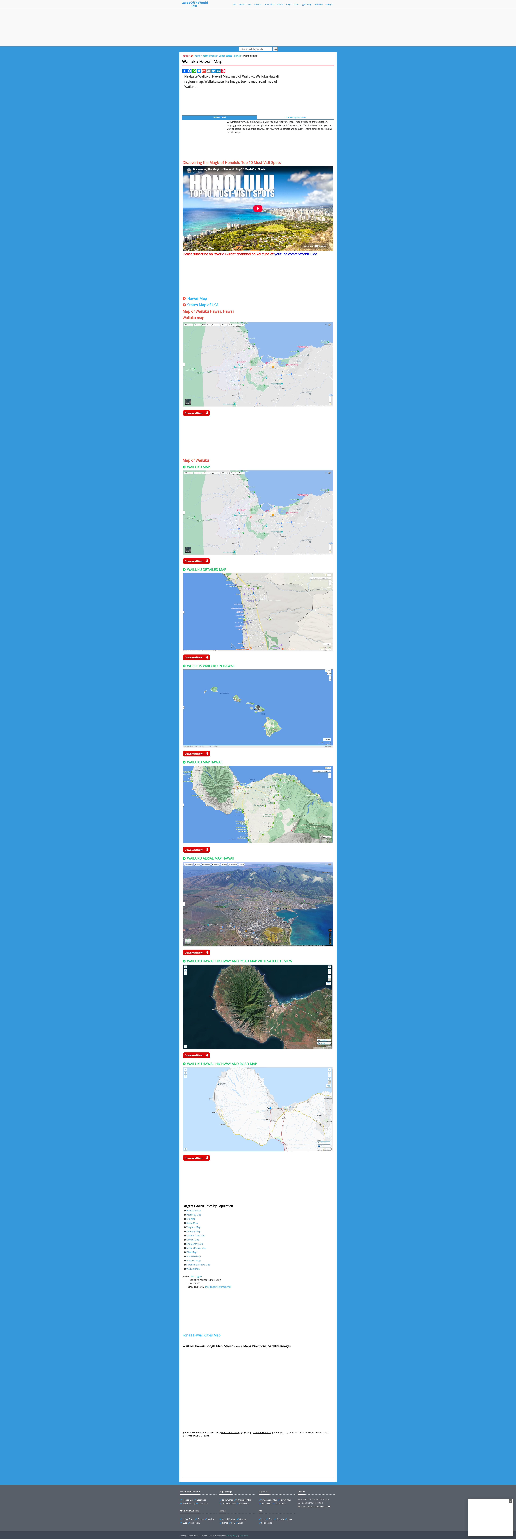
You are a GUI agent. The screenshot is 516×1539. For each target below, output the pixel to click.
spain (296, 4)
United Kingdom (229, 1519)
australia (268, 4)
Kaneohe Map (193, 1231)
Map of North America (190, 1491)
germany (306, 4)
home (197, 55)
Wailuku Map (193, 1268)
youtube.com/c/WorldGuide (296, 254)
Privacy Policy (232, 1536)
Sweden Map (266, 1503)
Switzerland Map (229, 1503)
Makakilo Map (193, 1256)
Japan (290, 1519)
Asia (260, 1510)
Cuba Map (203, 1503)
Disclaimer (244, 1536)
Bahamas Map (189, 1503)
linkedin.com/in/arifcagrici (218, 1286)
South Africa (280, 1503)
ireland (318, 4)
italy (288, 4)
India (263, 1519)
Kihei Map (191, 1252)
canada (257, 4)
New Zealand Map (269, 1500)
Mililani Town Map (195, 1235)
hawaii (237, 55)
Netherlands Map (243, 1500)
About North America (189, 1510)
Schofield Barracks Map (198, 1264)
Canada (201, 1519)
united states (225, 55)
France (225, 1523)
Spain (240, 1523)
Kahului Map (192, 1239)
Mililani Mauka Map (196, 1248)
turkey (328, 4)
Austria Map (244, 1503)
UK (249, 4)
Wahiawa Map (193, 1260)
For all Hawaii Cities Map (202, 1335)
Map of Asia (264, 1491)
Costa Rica (201, 1500)
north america (210, 55)
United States (188, 1519)
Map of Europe (225, 1491)
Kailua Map (192, 1223)
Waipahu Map (193, 1227)
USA (234, 4)
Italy (233, 1523)
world (242, 4)
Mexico (210, 1519)
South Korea (266, 1523)
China (271, 1519)
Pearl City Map (193, 1214)
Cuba (185, 1523)
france (280, 4)
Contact (301, 1491)
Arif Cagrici (196, 1276)
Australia (280, 1519)
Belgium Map (227, 1500)
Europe (222, 1510)
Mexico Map (188, 1500)
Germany (243, 1519)
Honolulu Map (193, 1210)
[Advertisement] (258, 27)
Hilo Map (191, 1218)
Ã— (511, 1501)
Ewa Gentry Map (194, 1243)
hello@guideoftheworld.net (318, 1506)
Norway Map (285, 1500)
